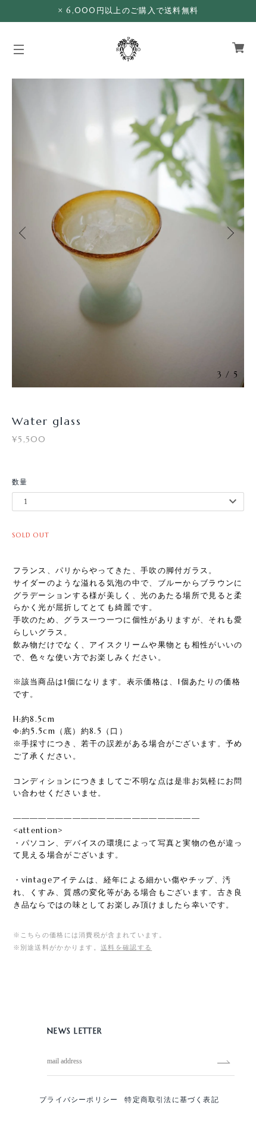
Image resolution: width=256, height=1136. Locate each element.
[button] (27, 233)
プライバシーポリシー (78, 1099)
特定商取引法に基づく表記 (171, 1099)
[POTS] (128, 47)
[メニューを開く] (19, 54)
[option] (128, 233)
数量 (20, 481)
